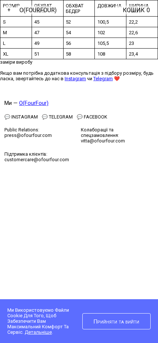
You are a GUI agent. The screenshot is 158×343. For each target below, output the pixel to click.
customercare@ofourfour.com (36, 159)
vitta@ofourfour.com (103, 141)
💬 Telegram (57, 117)
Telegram (103, 78)
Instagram (75, 78)
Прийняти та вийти (116, 321)
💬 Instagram (21, 117)
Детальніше (38, 332)
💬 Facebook (92, 117)
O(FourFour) (38, 10)
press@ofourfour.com (28, 135)
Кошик (136, 10)
